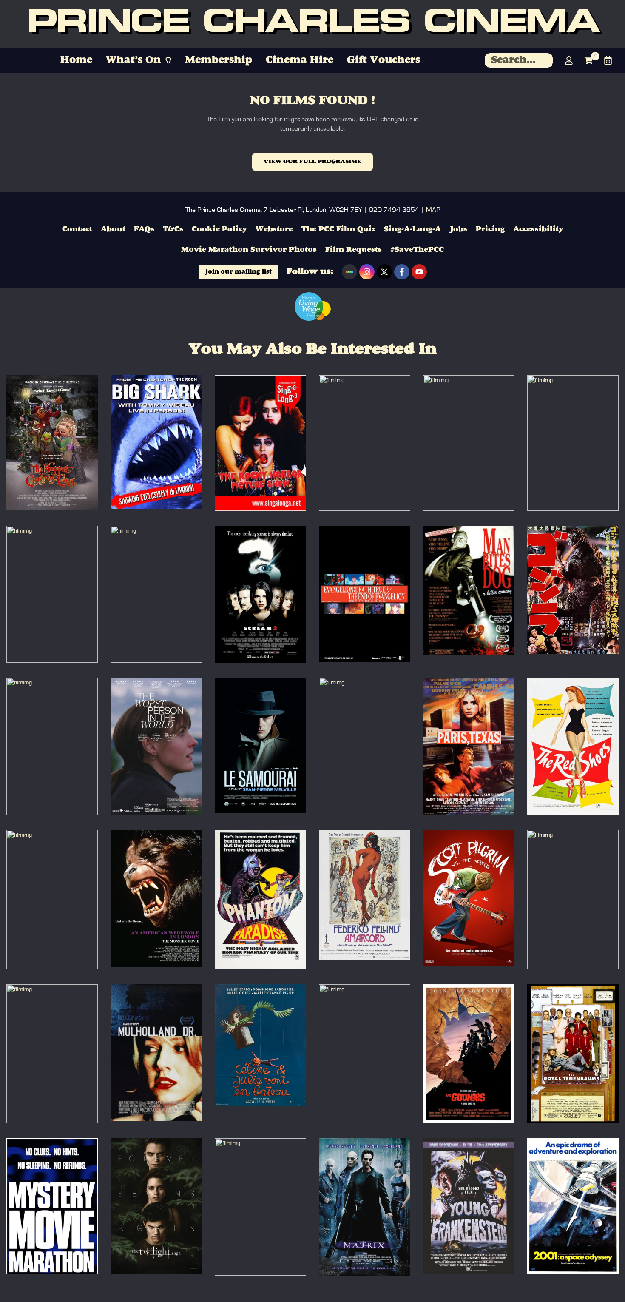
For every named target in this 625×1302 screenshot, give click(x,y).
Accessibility (538, 229)
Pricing (490, 229)
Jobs (458, 229)
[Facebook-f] (401, 271)
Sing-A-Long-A (412, 229)
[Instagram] (367, 271)
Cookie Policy (219, 229)
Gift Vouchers (383, 60)
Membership (218, 60)
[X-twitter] (384, 271)
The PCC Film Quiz (338, 229)
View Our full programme (312, 162)
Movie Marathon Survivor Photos (249, 250)
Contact (77, 229)
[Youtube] (419, 271)
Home (76, 60)
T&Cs (173, 229)
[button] (138, 60)
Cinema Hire (299, 60)
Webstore (274, 229)
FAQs (144, 229)
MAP (433, 209)
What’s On (133, 60)
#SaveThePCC (417, 250)
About (113, 229)
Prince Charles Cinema (313, 24)
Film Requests (353, 250)
